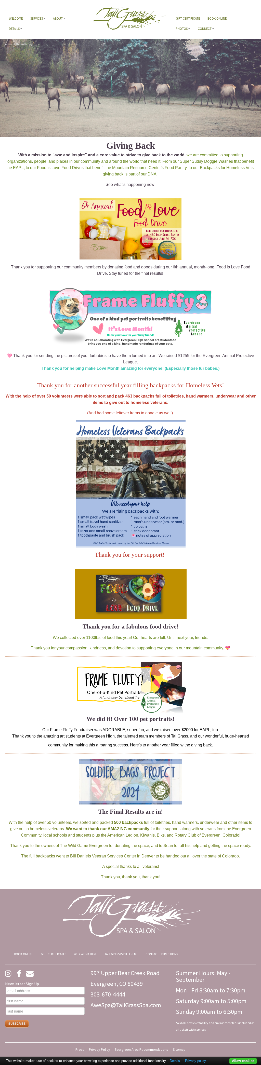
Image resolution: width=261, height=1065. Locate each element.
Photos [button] (182, 28)
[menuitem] (16, 18)
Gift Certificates (53, 954)
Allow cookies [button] (243, 1061)
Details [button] (14, 28)
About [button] (58, 18)
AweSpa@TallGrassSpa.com (125, 1005)
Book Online (217, 18)
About (9, 44)
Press (79, 1050)
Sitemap (179, 1050)
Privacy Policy (99, 1050)
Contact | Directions (162, 954)
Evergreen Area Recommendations (141, 1050)
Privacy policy (195, 1061)
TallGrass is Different (121, 954)
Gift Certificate (188, 18)
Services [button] (36, 18)
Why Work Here (85, 954)
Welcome (16, 18)
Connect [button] (205, 28)
